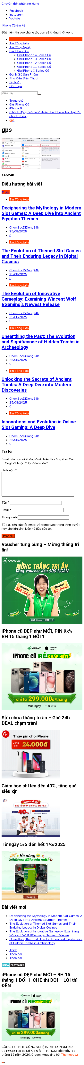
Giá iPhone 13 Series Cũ (34, 59)
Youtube (15, 18)
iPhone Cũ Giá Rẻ (13, 25)
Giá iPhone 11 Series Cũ (34, 67)
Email (6, 510)
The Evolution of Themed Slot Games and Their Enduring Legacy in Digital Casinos (41, 256)
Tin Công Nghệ (19, 47)
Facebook (16, 10)
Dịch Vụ (15, 82)
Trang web (9, 517)
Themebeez (69, 1054)
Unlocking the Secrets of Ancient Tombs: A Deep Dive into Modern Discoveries (36, 384)
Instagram (16, 14)
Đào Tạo (15, 86)
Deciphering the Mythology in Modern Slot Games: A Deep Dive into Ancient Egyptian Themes (41, 213)
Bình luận (9, 470)
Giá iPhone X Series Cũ (33, 70)
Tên (5, 502)
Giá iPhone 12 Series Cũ (34, 63)
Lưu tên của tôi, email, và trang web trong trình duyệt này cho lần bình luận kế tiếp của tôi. (41, 526)
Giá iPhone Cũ (19, 51)
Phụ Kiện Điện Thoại (23, 78)
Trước (6, 192)
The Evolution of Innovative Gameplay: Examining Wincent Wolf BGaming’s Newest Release (39, 299)
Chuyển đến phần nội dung (20, 3)
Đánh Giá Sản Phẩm (23, 74)
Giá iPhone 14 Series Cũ (34, 55)
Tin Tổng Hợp (19, 43)
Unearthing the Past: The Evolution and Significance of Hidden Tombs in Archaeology (41, 342)
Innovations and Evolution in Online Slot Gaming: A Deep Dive (39, 424)
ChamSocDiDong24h (24, 227)
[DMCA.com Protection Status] (13, 966)
